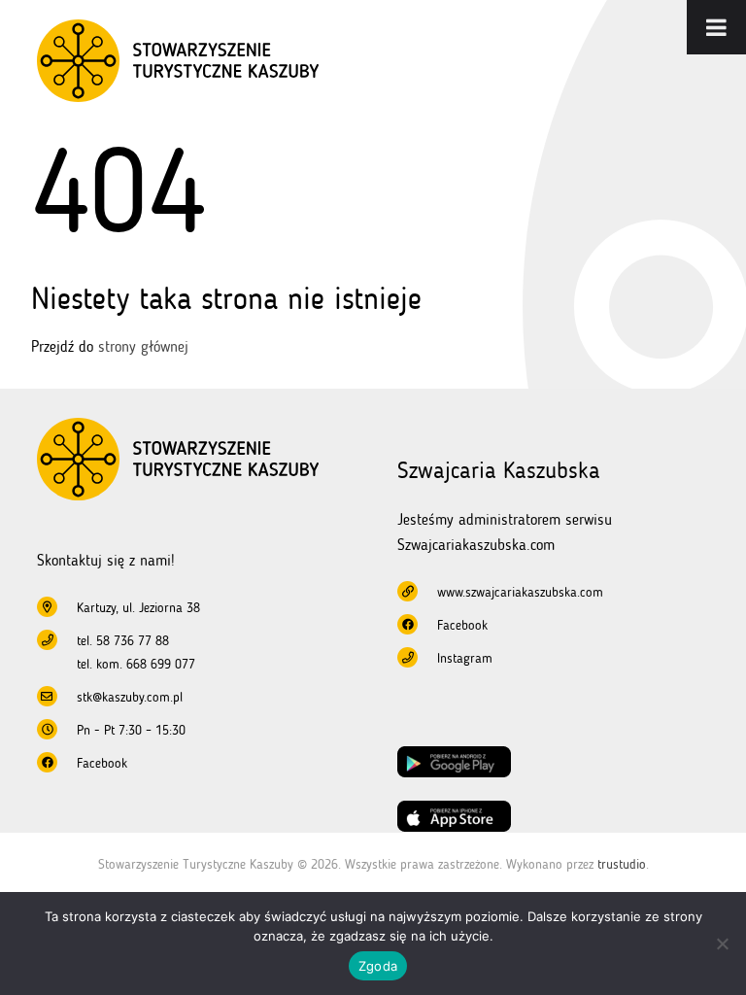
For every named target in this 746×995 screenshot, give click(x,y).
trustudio (621, 864)
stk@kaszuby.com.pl (130, 697)
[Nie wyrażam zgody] (721, 943)
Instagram (464, 658)
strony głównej (143, 346)
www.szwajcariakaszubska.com (520, 592)
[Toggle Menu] (716, 27)
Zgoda (377, 966)
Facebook (102, 763)
